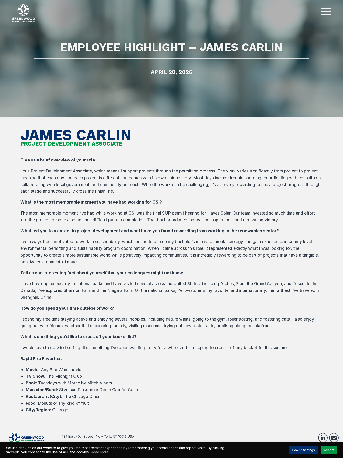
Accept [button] (329, 450)
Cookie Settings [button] (303, 450)
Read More (99, 452)
